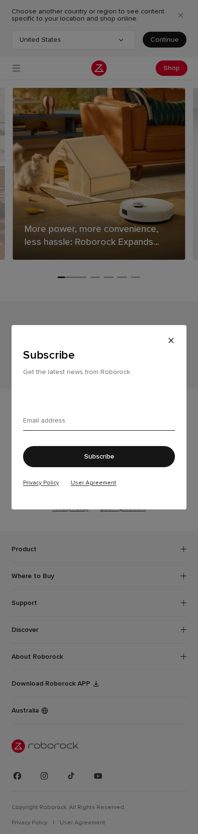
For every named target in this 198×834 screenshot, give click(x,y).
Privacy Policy (41, 482)
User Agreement (93, 482)
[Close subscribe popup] (171, 340)
